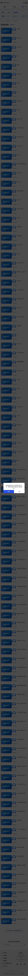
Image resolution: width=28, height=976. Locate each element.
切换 (19, 491)
